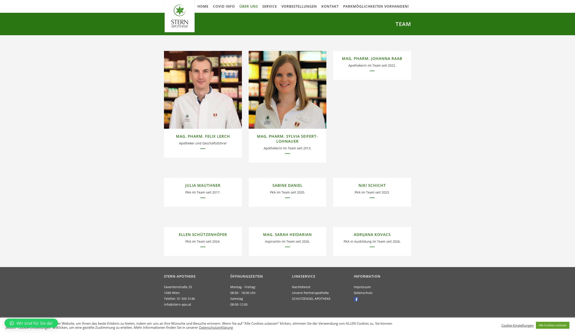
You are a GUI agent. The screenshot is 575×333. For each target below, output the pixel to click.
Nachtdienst (301, 287)
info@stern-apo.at (177, 304)
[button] (31, 323)
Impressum (362, 287)
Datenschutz (363, 293)
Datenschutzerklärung (216, 327)
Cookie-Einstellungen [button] (517, 325)
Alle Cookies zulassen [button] (553, 325)
